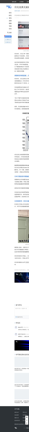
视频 (10, 23)
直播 (10, 21)
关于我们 (25, 415)
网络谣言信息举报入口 (19, 424)
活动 (10, 29)
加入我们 (25, 420)
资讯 (10, 18)
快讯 (10, 15)
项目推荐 (16, 415)
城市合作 (16, 412)
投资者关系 (17, 420)
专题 (10, 26)
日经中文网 (17, 11)
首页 (10, 13)
